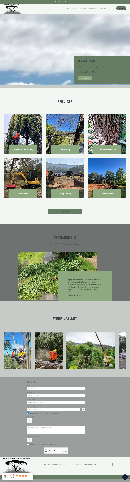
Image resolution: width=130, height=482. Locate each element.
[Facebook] (112, 464)
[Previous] (60, 285)
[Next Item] (123, 351)
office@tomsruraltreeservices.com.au (85, 464)
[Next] (109, 285)
